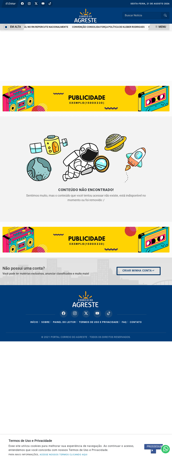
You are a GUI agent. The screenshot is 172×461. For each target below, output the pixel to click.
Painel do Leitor (64, 322)
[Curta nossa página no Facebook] (63, 314)
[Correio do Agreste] (86, 15)
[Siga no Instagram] (29, 3)
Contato (136, 322)
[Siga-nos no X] (86, 314)
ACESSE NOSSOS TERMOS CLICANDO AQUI (64, 454)
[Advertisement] (86, 55)
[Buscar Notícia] (165, 15)
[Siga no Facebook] (22, 3)
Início (34, 322)
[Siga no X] (36, 3)
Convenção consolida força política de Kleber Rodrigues (105, 27)
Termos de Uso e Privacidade (99, 322)
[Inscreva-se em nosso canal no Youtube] (97, 314)
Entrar (11, 3)
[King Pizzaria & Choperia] (86, 239)
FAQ (124, 322)
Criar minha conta (137, 270)
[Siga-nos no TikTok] (108, 314)
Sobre (45, 322)
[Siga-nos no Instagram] (75, 314)
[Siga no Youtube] (43, 3)
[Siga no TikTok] (50, 3)
